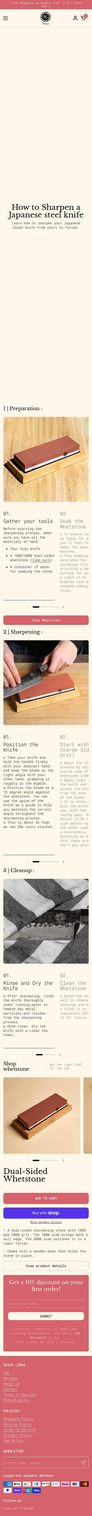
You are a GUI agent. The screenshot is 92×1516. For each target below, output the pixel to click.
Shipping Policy (18, 1418)
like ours (41, 560)
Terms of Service (19, 1394)
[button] (84, 18)
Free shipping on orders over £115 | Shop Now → (46, 4)
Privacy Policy (17, 1435)
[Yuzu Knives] (45, 18)
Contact (10, 1389)
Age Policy (13, 1440)
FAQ (6, 1373)
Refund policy (16, 1400)
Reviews (10, 1378)
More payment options (46, 1222)
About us (11, 1383)
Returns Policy (17, 1424)
